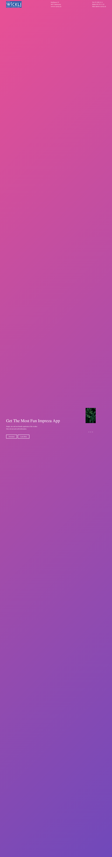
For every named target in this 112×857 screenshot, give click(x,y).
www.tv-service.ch (56, 6)
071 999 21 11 (99, 2)
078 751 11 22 (100, 4)
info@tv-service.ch (100, 6)
